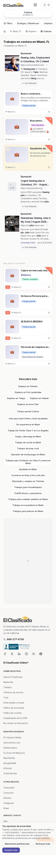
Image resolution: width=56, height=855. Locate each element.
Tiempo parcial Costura (28, 411)
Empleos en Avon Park (28, 404)
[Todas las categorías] (35, 5)
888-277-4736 (15, 639)
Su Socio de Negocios (14, 753)
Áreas (6, 808)
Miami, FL (17, 31)
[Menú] (47, 5)
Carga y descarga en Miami (28, 436)
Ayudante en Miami (28, 469)
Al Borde (7, 768)
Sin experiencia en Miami (28, 424)
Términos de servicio (13, 692)
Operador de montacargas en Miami (28, 454)
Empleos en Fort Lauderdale (28, 392)
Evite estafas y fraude (13, 702)
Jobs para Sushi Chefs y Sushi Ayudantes (28, 418)
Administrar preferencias (17, 844)
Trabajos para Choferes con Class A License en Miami (28, 461)
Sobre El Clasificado (13, 677)
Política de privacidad (13, 708)
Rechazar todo (43, 844)
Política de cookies (12, 713)
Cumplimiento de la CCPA (15, 718)
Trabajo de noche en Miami (28, 442)
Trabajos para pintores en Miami (28, 511)
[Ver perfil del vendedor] (8, 149)
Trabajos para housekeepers (28, 487)
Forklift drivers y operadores (28, 493)
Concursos (8, 793)
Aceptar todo (11, 850)
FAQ (5, 821)
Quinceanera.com (11, 742)
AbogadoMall (9, 763)
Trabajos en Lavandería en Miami (28, 505)
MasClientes (9, 758)
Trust (5, 697)
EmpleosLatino (10, 748)
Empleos (32, 31)
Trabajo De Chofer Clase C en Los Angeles (28, 430)
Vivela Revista (10, 773)
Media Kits (8, 682)
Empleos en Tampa (16, 398)
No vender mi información (15, 723)
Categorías (8, 803)
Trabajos (7, 687)
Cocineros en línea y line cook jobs (28, 475)
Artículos (7, 798)
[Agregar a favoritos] (49, 111)
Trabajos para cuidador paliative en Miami (28, 499)
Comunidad (8, 787)
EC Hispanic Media (12, 737)
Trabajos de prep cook (28, 448)
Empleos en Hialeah (39, 398)
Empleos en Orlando (28, 386)
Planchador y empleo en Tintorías (28, 481)
